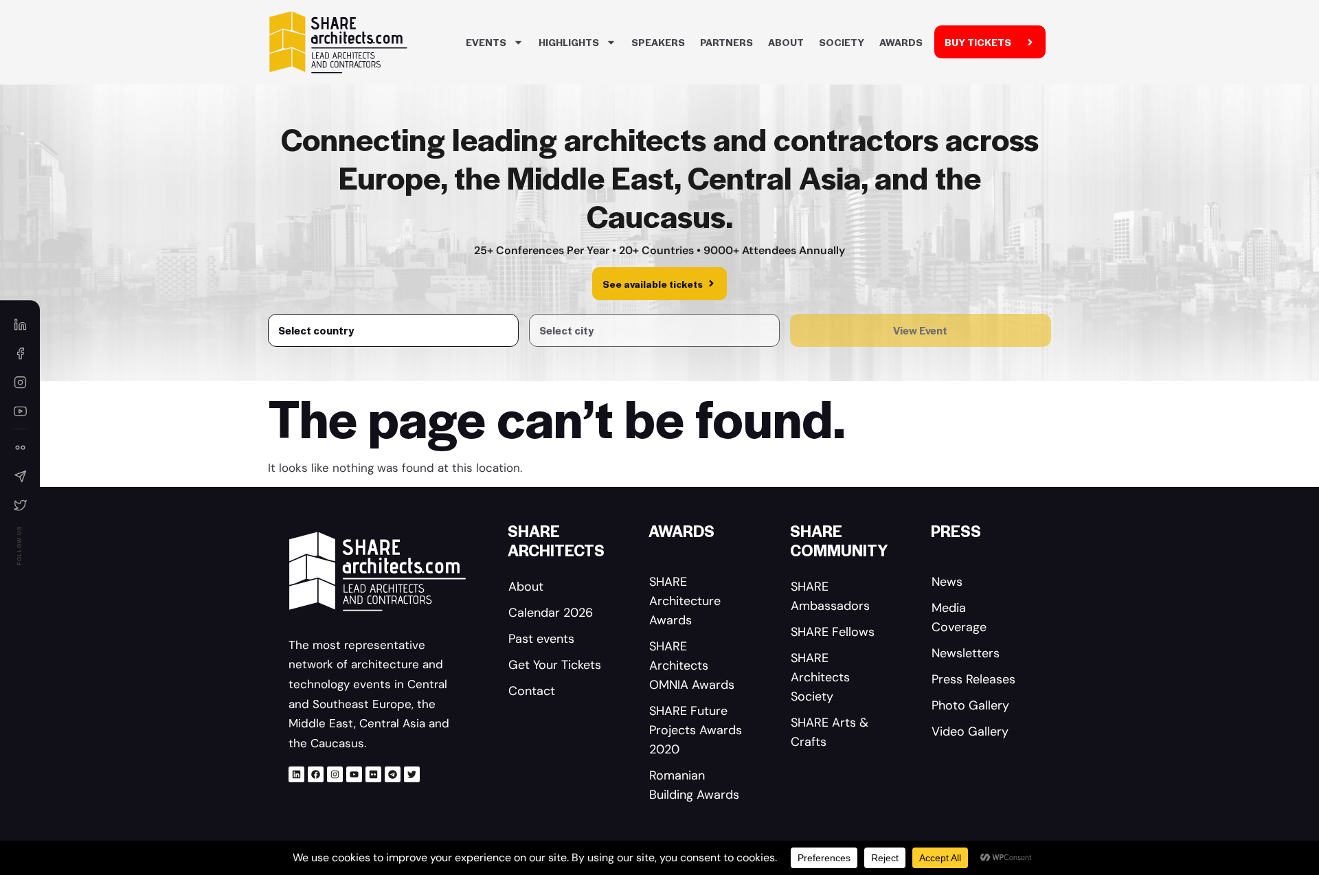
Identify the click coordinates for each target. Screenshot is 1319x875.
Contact (531, 691)
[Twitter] (412, 774)
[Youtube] (354, 774)
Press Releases (973, 679)
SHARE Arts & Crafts (829, 732)
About (786, 42)
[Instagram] (335, 774)
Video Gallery (970, 731)
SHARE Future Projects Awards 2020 (695, 730)
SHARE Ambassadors (830, 596)
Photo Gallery (970, 705)
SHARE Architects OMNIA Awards (691, 665)
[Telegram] (393, 774)
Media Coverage (959, 617)
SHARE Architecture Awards (685, 600)
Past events (541, 638)
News (947, 581)
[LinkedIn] (20, 324)
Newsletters (966, 653)
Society (841, 42)
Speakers (658, 42)
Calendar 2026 (550, 612)
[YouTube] (20, 411)
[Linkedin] (296, 774)
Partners (726, 42)
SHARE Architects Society (820, 677)
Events (486, 42)
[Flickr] (373, 774)
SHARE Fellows (833, 632)
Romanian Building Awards (694, 785)
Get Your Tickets (554, 665)
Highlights (569, 42)
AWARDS (901, 42)
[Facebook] (316, 774)
